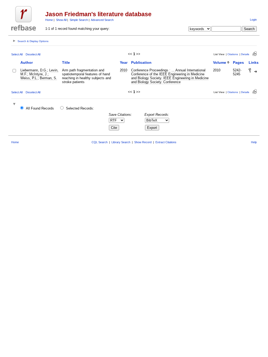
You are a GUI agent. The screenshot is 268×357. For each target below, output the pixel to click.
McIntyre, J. (38, 74)
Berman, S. (48, 78)
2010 (123, 70)
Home (49, 19)
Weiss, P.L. (29, 78)
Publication (141, 62)
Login (253, 19)
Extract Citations (165, 142)
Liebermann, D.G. (33, 70)
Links (254, 62)
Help (254, 142)
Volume (219, 62)
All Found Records (40, 108)
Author (26, 62)
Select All (17, 54)
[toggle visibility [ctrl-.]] (15, 104)
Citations (232, 54)
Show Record (143, 142)
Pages (238, 62)
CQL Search (100, 142)
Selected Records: (80, 108)
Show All (61, 19)
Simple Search (79, 19)
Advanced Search (102, 19)
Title (66, 62)
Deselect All (33, 54)
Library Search (120, 142)
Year (123, 62)
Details (245, 54)
